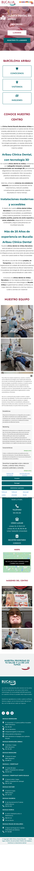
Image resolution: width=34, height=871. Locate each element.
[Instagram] (7, 713)
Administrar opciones (17, 488)
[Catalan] (20, 2)
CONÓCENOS (17, 73)
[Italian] (29, 2)
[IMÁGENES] (17, 95)
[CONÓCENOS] (17, 68)
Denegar (17, 483)
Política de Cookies (25, 841)
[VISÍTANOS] (17, 82)
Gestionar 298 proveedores (9, 474)
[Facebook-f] (3, 713)
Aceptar (17, 478)
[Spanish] (31, 2)
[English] (22, 2)
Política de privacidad (12, 841)
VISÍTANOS (17, 87)
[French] (25, 2)
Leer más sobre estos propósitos (25, 474)
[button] (31, 376)
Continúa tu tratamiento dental (17, 843)
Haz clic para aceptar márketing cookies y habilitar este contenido (17, 562)
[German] (27, 2)
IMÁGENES (17, 100)
